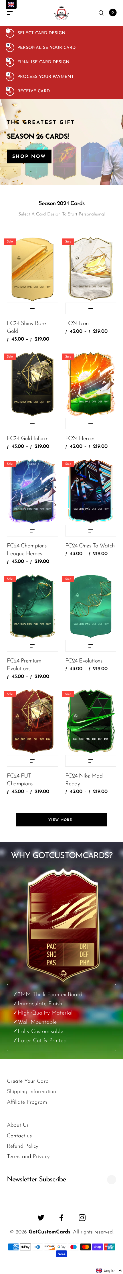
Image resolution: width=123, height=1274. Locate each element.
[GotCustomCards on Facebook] (61, 1217)
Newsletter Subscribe (36, 1179)
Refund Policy (22, 1146)
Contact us (19, 1136)
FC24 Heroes (80, 439)
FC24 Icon (77, 323)
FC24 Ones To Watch (90, 546)
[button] (109, 1270)
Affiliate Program (27, 1102)
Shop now (29, 156)
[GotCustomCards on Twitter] (40, 1217)
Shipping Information (31, 1092)
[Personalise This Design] (32, 308)
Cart (113, 12)
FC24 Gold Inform (27, 439)
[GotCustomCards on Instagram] (82, 1217)
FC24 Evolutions (83, 661)
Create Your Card (28, 1081)
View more (61, 820)
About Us (18, 1125)
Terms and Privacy (28, 1157)
